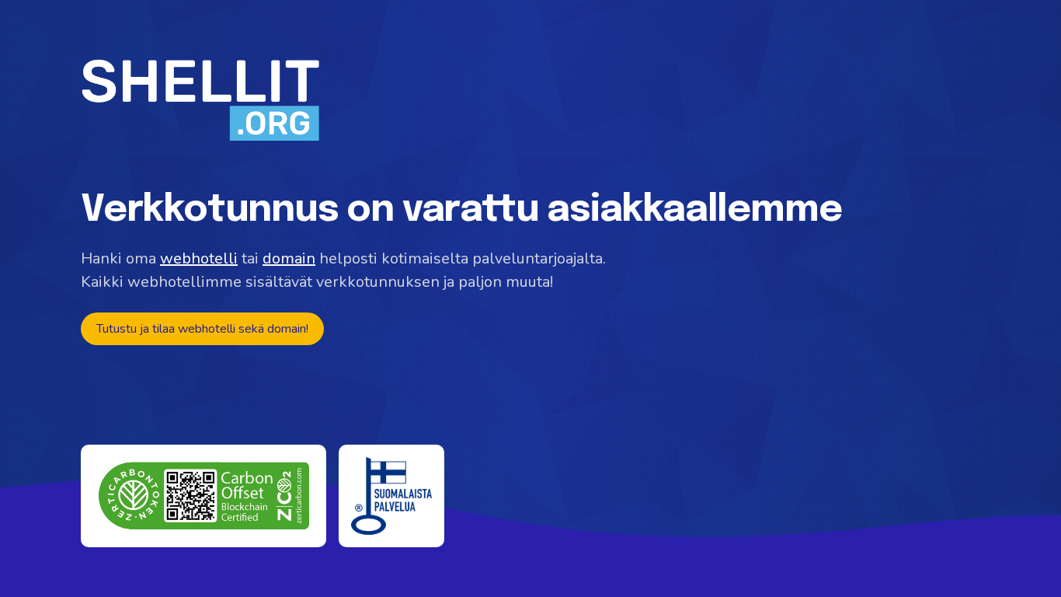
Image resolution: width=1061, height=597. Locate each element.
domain (289, 258)
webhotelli (199, 258)
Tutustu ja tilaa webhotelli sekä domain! (202, 328)
